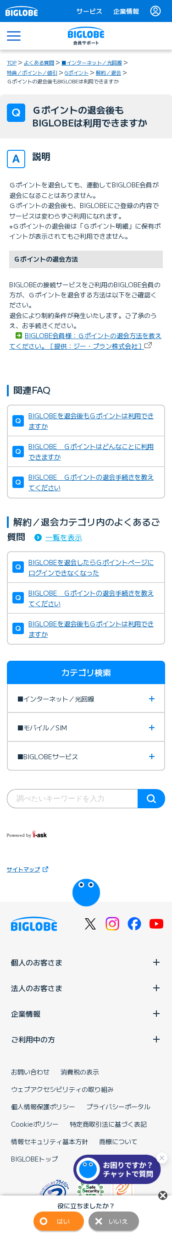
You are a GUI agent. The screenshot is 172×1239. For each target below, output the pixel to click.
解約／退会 (108, 72)
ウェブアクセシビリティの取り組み (62, 1089)
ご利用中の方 (33, 1039)
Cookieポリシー (35, 1124)
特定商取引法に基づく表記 (108, 1124)
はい (63, 1221)
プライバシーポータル (118, 1106)
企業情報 (126, 11)
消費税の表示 (80, 1071)
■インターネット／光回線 (91, 62)
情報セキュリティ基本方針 (49, 1141)
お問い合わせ (30, 1071)
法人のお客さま (36, 987)
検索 (151, 798)
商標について (118, 1141)
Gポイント (77, 72)
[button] (119, 1169)
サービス (89, 11)
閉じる (162, 1195)
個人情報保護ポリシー (43, 1106)
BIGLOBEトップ (34, 1158)
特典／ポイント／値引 (32, 72)
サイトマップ (23, 869)
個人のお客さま (36, 962)
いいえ (118, 1221)
